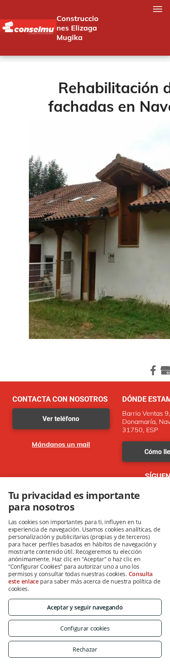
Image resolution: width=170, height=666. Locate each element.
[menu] (157, 9)
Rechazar (85, 649)
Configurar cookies (85, 628)
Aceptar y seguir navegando (85, 607)
